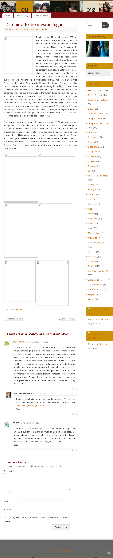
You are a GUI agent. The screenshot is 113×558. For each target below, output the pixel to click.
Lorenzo (92, 223)
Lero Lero (92, 218)
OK (104, 25)
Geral (90, 194)
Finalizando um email (14, 319)
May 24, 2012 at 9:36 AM (30, 423)
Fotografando (94, 189)
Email (7, 501)
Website (7, 510)
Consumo (92, 132)
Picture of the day (98, 344)
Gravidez (92, 199)
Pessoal (92, 266)
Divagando (93, 151)
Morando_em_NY (43, 29)
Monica (10, 29)
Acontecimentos (95, 90)
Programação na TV (98, 270)
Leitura (91, 213)
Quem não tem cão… (68, 319)
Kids (90, 208)
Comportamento (96, 118)
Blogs (90, 108)
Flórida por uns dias (98, 319)
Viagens (91, 294)
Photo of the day (41, 15)
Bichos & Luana (95, 95)
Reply (74, 389)
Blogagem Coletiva (98, 99)
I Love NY (92, 204)
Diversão (92, 156)
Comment (7, 472)
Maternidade (94, 233)
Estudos (92, 166)
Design (91, 141)
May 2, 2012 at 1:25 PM (38, 342)
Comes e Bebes (95, 113)
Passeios (92, 261)
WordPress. (66, 551)
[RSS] (109, 6)
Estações (92, 161)
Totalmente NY (95, 284)
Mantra (56, 551)
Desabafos (93, 137)
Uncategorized (95, 289)
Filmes (91, 184)
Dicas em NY (94, 146)
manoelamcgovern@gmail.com (30, 405)
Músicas (92, 251)
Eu (89, 170)
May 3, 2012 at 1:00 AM (43, 394)
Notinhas (92, 256)
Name (7, 493)
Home (7, 15)
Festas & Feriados (98, 175)
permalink (20, 309)
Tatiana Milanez (19, 341)
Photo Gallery (22, 15)
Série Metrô (93, 279)
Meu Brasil (93, 237)
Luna (90, 228)
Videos (91, 299)
